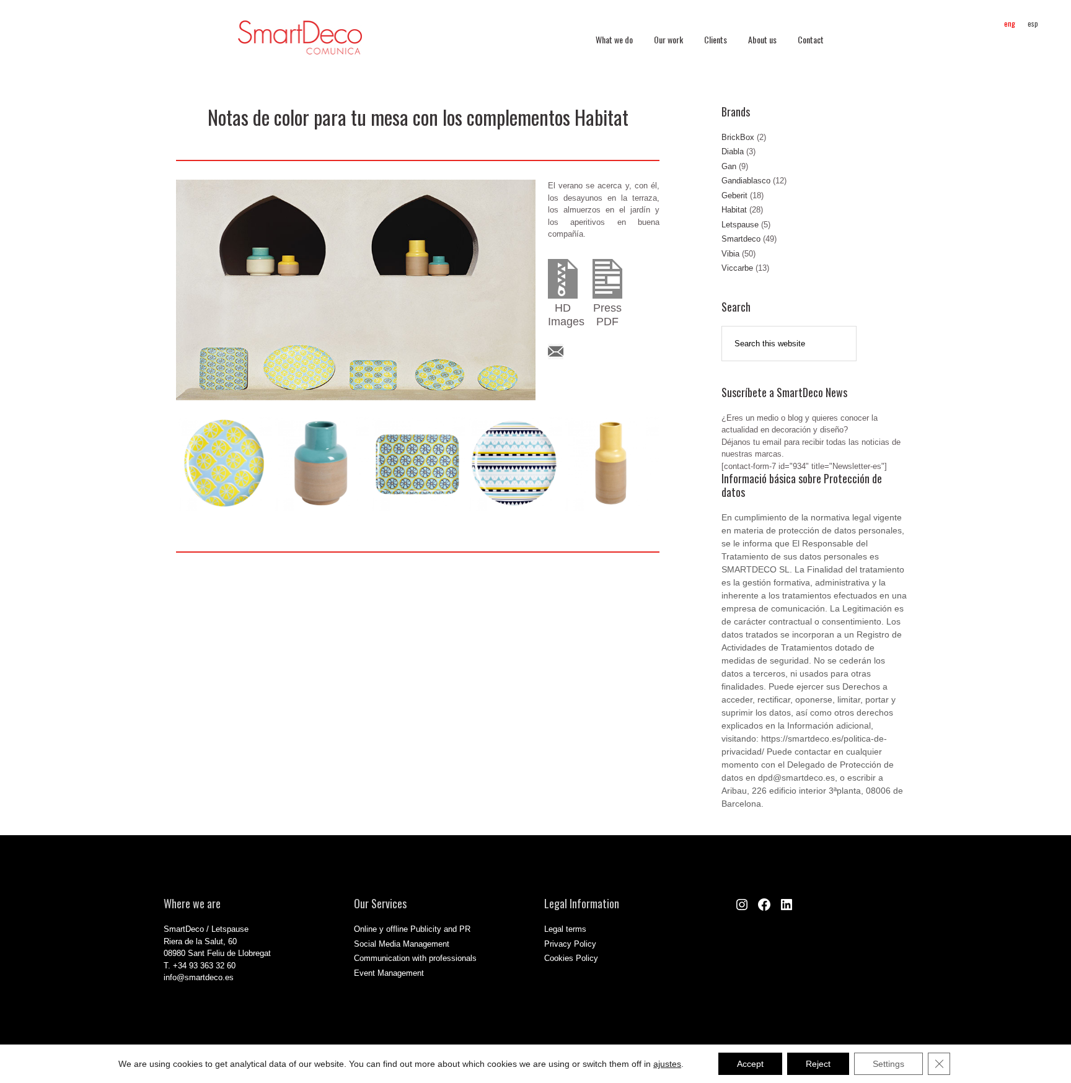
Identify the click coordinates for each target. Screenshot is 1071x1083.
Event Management (389, 973)
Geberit (734, 195)
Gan (728, 166)
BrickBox (737, 137)
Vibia (730, 253)
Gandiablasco (745, 180)
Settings (888, 1064)
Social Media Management (401, 944)
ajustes (667, 1064)
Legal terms (565, 929)
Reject (818, 1064)
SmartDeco (300, 44)
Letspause (740, 224)
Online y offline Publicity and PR (412, 929)
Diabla (732, 151)
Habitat (734, 209)
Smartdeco (740, 238)
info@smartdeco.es (199, 977)
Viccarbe (737, 268)
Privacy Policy (570, 944)
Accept (750, 1064)
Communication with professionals (415, 958)
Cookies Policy (571, 958)
